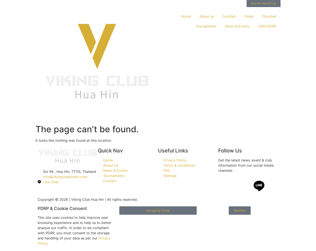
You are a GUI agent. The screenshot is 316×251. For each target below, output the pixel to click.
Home (186, 16)
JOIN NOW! (267, 26)
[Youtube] (247, 186)
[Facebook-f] (223, 186)
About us (206, 16)
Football (229, 16)
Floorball (269, 16)
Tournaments (205, 26)
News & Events (237, 26)
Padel (248, 16)
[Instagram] (235, 186)
